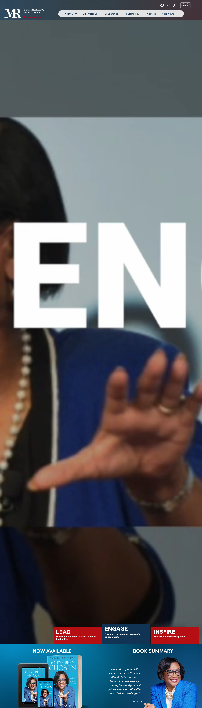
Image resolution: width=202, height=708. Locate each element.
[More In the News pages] (175, 13)
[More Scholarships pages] (119, 13)
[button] (63, 632)
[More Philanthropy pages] (140, 13)
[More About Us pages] (76, 13)
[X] (174, 5)
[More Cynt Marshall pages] (98, 13)
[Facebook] (162, 5)
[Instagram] (168, 5)
